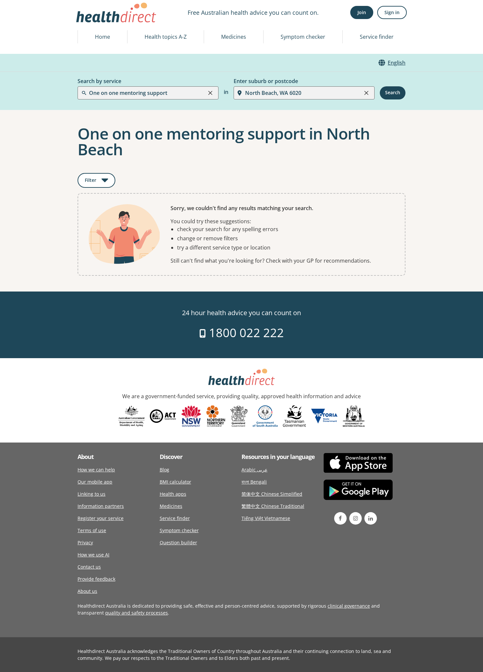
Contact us (89, 567)
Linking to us (91, 494)
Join (361, 12)
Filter (100, 181)
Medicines (233, 36)
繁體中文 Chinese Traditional (273, 506)
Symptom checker (303, 36)
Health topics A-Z (166, 36)
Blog (164, 469)
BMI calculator (175, 482)
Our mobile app (95, 482)
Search (392, 93)
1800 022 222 (245, 333)
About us (87, 591)
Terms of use (92, 530)
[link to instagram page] (355, 518)
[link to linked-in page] (370, 518)
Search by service (99, 81)
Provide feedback (96, 579)
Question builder (178, 542)
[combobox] (89, 21)
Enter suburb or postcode (266, 81)
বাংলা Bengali (254, 482)
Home (102, 36)
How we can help (96, 469)
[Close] (210, 93)
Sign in (392, 12)
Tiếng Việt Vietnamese (266, 518)
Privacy (85, 542)
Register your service (101, 518)
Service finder (377, 36)
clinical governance (349, 606)
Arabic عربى (254, 469)
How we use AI (93, 555)
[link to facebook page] (340, 518)
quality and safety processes (136, 613)
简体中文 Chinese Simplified (272, 494)
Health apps (173, 494)
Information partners (101, 506)
